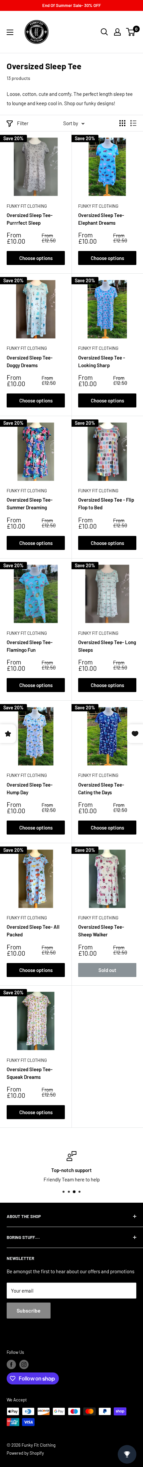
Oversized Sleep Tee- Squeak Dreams (30, 1073)
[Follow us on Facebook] (11, 1364)
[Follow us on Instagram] (24, 1364)
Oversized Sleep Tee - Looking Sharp (101, 361)
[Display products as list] (133, 123)
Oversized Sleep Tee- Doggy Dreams (30, 361)
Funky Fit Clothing (27, 206)
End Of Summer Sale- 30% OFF (71, 5)
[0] (131, 32)
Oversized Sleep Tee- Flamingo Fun (30, 646)
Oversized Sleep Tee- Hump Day (30, 788)
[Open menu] (10, 32)
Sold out (107, 970)
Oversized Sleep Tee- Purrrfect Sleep (30, 219)
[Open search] (104, 32)
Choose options (36, 258)
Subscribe (29, 1310)
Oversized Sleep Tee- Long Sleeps (107, 646)
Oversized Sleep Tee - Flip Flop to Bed (106, 503)
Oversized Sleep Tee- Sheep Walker (101, 930)
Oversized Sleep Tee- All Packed (33, 930)
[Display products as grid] (122, 123)
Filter (22, 123)
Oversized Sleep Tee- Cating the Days (101, 788)
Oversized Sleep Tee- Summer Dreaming (30, 503)
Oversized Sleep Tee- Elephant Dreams (101, 219)
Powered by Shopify (25, 1453)
